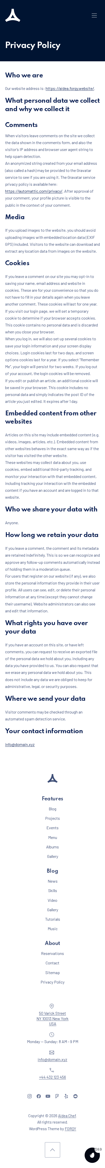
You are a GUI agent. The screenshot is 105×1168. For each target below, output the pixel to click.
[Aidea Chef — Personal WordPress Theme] (12, 15)
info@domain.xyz (20, 744)
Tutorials (52, 919)
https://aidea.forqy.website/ (70, 88)
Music (53, 928)
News (53, 881)
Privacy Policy (52, 981)
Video (52, 900)
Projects (52, 818)
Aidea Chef (67, 1115)
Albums (52, 846)
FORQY (70, 1128)
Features (52, 799)
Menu (52, 837)
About (52, 943)
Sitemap (52, 972)
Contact (52, 962)
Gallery (52, 856)
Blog (52, 808)
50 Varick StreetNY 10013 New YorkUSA (52, 1018)
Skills (52, 890)
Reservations (52, 953)
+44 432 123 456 (52, 1076)
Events (52, 827)
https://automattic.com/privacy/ (33, 191)
